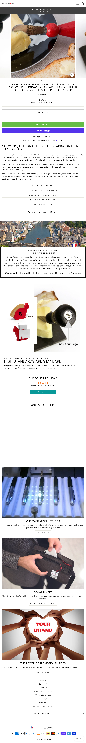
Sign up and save (42, 713)
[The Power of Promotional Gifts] (43, 634)
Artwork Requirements (43, 195)
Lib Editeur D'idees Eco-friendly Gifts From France (43, 84)
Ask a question (43, 205)
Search (43, 680)
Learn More (43, 532)
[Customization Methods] (43, 492)
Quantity (43, 113)
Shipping (34, 102)
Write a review (43, 392)
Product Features (43, 185)
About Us (43, 688)
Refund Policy (43, 702)
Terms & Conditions (43, 695)
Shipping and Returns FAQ (43, 706)
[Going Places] (43, 563)
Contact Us (43, 684)
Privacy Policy (43, 699)
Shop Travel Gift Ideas (43, 603)
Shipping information (43, 200)
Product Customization (43, 190)
